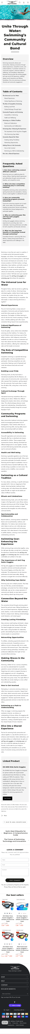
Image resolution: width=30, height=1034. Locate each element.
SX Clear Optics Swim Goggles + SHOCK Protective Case (22, 918)
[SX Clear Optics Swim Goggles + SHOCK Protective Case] (22, 904)
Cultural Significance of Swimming (13, 101)
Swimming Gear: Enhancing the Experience (14, 129)
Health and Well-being (10, 118)
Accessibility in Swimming (11, 115)
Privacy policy (15, 1023)
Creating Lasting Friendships (11, 140)
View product (12, 908)
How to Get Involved (9, 148)
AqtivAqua (13, 1021)
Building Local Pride (9, 106)
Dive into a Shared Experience (11, 153)
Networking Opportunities (11, 142)
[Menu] (2, 2)
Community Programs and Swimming (13, 112)
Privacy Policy (7, 887)
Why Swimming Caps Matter (11, 134)
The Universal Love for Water (11, 95)
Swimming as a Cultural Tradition (12, 120)
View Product (7, 798)
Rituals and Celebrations (10, 123)
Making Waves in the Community (12, 145)
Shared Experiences (9, 98)
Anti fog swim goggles (7, 566)
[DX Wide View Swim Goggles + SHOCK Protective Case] (8, 904)
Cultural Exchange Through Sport (12, 109)
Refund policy (8, 1023)
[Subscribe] (28, 994)
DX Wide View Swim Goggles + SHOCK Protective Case (8, 918)
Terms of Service (18, 887)
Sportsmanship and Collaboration (12, 126)
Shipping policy (11, 1025)
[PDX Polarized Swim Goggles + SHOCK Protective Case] (22, 935)
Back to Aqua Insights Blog (16, 822)
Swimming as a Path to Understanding (14, 151)
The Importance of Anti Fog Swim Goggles (15, 131)
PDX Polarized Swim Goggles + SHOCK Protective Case (22, 949)
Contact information (20, 1025)
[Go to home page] (12, 2)
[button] (20, 2)
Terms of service (23, 1023)
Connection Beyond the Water (11, 137)
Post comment (15, 880)
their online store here (10, 807)
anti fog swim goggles (18, 276)
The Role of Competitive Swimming (12, 104)
